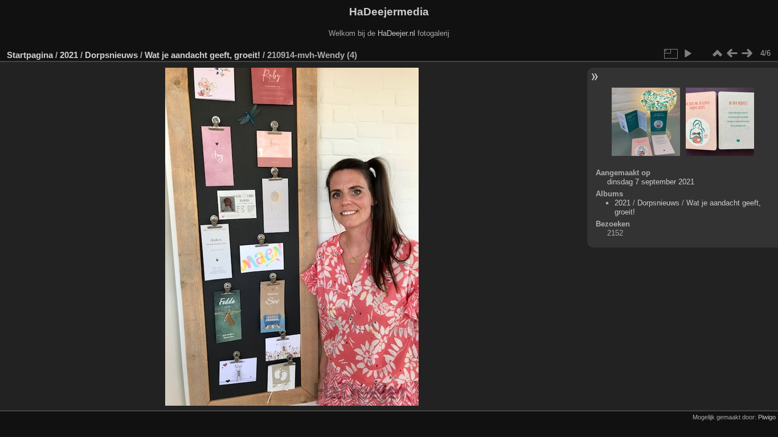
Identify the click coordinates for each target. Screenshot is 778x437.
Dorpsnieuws (111, 55)
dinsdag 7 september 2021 (650, 182)
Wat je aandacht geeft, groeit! (202, 55)
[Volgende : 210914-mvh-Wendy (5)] (746, 53)
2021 (69, 55)
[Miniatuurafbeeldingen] (717, 53)
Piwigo (767, 417)
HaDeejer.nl (396, 33)
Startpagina (30, 55)
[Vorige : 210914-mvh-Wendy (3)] (731, 53)
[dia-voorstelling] (687, 53)
